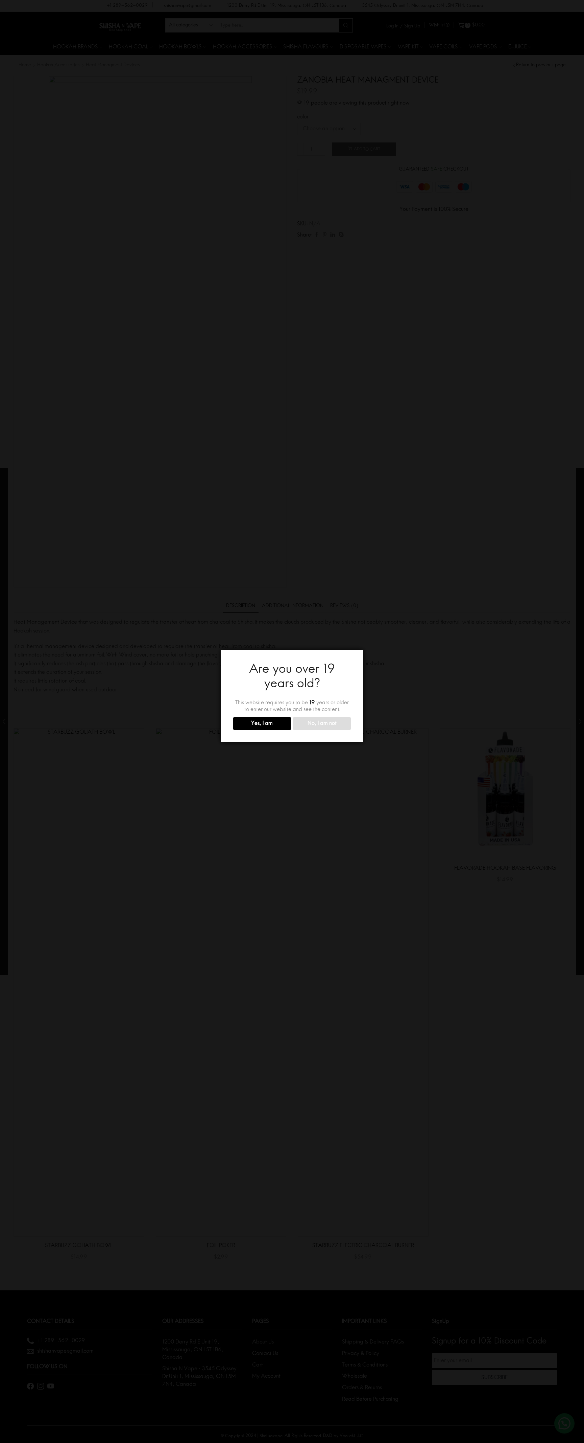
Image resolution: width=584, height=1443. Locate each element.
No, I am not (322, 723)
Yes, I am (262, 723)
